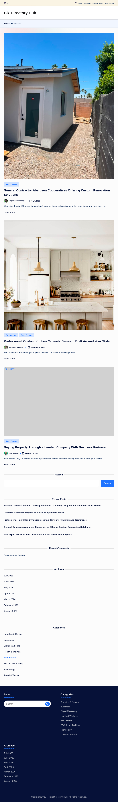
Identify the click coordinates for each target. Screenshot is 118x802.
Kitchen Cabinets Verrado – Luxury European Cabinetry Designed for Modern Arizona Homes (52, 505)
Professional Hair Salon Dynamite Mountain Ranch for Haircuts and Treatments (45, 520)
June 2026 (9, 581)
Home (6, 23)
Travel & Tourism (12, 675)
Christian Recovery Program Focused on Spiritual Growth (34, 512)
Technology (9, 669)
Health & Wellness (13, 652)
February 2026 (11, 605)
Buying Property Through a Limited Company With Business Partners (55, 447)
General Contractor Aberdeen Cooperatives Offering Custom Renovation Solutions (47, 527)
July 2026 (8, 575)
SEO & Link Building (13, 663)
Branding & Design (13, 634)
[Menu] (112, 13)
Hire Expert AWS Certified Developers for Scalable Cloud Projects (38, 534)
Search (59, 474)
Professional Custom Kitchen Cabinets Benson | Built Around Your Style (57, 341)
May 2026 (9, 587)
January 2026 (10, 611)
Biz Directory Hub (20, 13)
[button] (47, 704)
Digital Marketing (12, 646)
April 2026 (9, 593)
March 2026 (10, 599)
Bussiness (11, 335)
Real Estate (11, 184)
